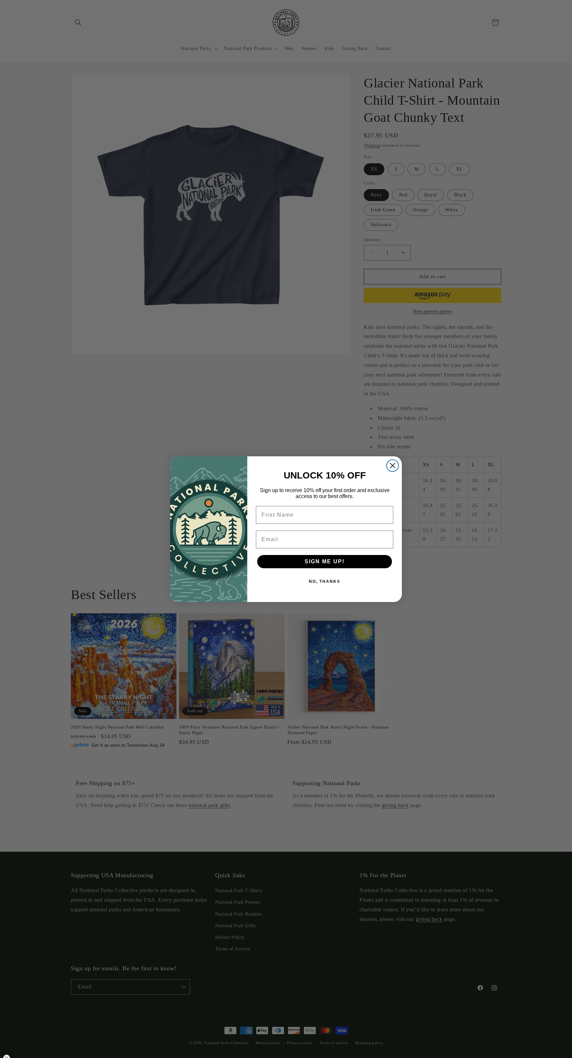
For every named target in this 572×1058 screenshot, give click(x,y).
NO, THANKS (324, 581)
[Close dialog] (393, 466)
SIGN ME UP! (325, 561)
